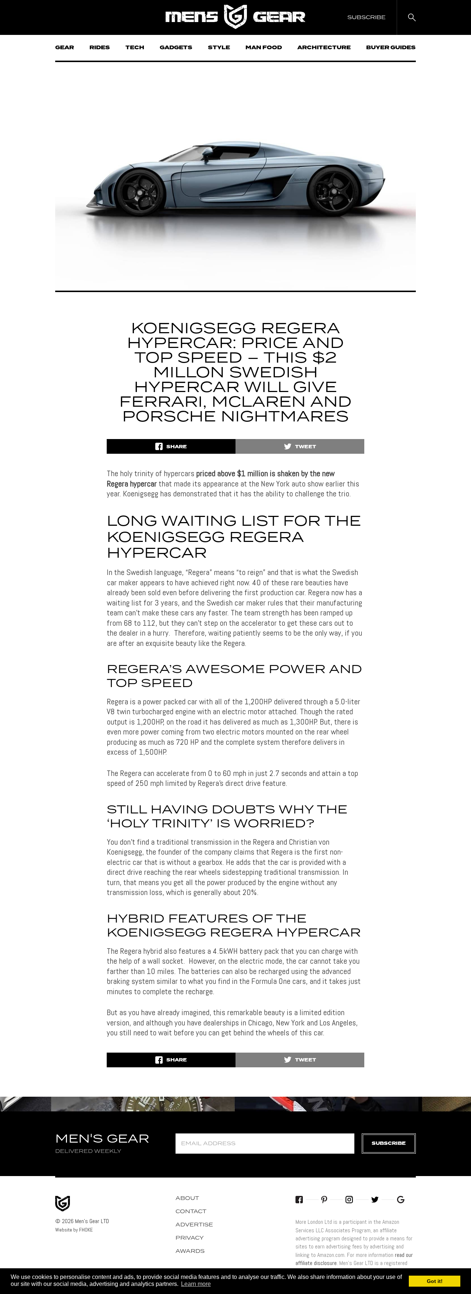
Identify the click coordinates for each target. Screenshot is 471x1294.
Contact (191, 1212)
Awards (190, 1251)
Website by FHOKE (74, 1229)
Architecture (324, 48)
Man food (263, 48)
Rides (99, 48)
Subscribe (389, 1143)
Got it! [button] (435, 1281)
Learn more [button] (196, 1284)
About (187, 1198)
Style (219, 48)
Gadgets (176, 48)
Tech (134, 48)
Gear (64, 48)
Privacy (190, 1238)
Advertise (194, 1225)
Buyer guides (391, 48)
